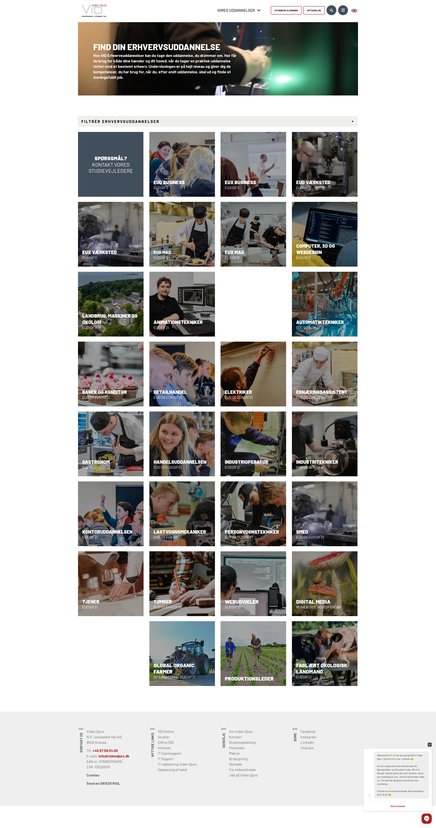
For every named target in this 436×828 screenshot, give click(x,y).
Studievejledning (286, 10)
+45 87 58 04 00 (105, 750)
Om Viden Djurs (241, 731)
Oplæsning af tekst (172, 769)
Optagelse (314, 10)
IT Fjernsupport (170, 753)
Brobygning (238, 759)
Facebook (308, 731)
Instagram (308, 737)
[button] (427, 819)
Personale (236, 748)
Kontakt (235, 737)
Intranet (164, 748)
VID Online (166, 731)
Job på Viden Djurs (243, 775)
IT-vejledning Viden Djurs (177, 764)
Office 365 (166, 742)
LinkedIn (307, 742)
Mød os (234, 753)
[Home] (93, 10)
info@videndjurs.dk (114, 756)
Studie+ (164, 737)
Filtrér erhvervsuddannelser (120, 121)
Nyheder (235, 764)
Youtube (307, 748)
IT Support (166, 759)
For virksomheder (242, 769)
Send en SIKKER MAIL (103, 783)
